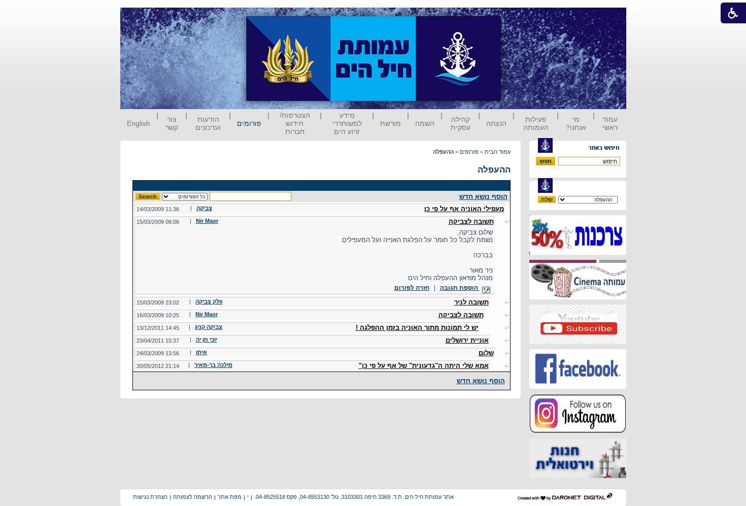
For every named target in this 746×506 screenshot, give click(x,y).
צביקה (204, 208)
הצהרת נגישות (150, 497)
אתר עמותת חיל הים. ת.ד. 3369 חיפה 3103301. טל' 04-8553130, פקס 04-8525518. (354, 497)
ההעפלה (494, 170)
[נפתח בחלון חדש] (577, 252)
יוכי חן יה (206, 339)
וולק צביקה (208, 301)
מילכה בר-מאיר (213, 365)
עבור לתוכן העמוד (520, 17)
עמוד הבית (498, 152)
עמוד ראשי (610, 123)
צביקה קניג (208, 327)
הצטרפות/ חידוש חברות (295, 123)
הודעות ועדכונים (208, 123)
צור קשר (171, 123)
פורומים (249, 123)
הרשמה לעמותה (192, 497)
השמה (424, 123)
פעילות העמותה (536, 123)
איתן (201, 352)
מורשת (390, 123)
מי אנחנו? (576, 123)
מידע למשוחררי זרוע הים (347, 123)
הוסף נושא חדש (483, 196)
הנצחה (496, 123)
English (138, 123)
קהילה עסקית (460, 123)
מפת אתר (230, 497)
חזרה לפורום (411, 287)
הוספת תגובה (460, 287)
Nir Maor (207, 221)
